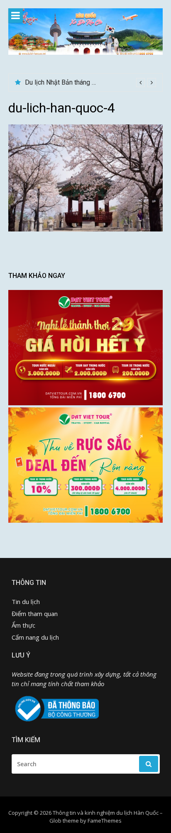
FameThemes (105, 820)
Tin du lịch (26, 601)
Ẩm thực (23, 625)
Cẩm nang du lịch (35, 637)
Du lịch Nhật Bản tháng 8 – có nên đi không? (88, 82)
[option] (90, 82)
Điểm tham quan (35, 613)
